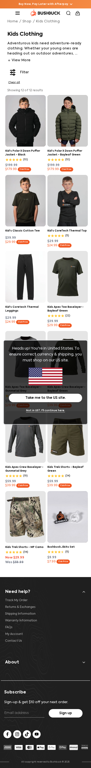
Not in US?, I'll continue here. (45, 410)
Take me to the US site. (45, 398)
